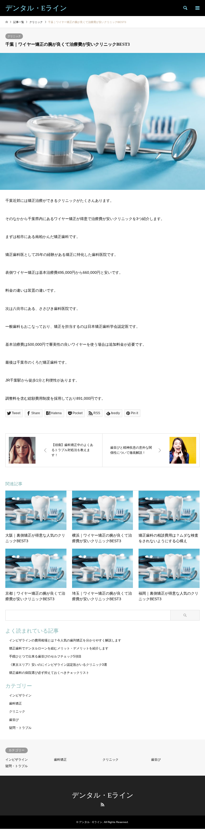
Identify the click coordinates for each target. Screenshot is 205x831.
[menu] (197, 8)
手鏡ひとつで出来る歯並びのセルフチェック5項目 (45, 656)
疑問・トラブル (20, 728)
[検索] (185, 8)
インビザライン (20, 695)
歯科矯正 (15, 703)
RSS (102, 804)
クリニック (14, 36)
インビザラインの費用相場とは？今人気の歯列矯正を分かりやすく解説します (65, 640)
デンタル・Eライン (102, 795)
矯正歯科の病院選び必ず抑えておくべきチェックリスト (49, 673)
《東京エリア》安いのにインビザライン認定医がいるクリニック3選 (58, 665)
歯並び (14, 720)
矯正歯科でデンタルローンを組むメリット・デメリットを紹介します (58, 648)
